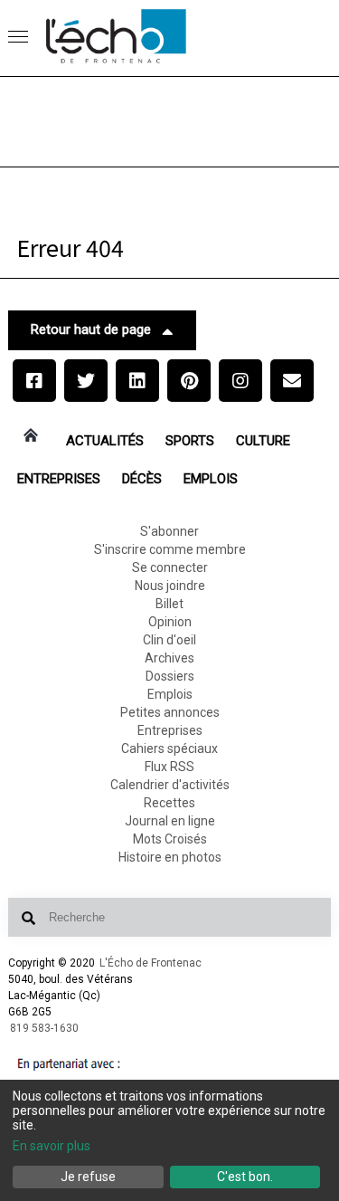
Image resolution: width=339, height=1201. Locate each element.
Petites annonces (170, 712)
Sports (189, 441)
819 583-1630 (44, 1028)
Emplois (211, 479)
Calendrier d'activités (170, 784)
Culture (263, 441)
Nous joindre (170, 585)
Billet (169, 603)
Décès (142, 479)
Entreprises (58, 479)
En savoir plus (51, 1146)
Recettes (169, 803)
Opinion (170, 622)
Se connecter (170, 567)
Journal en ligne (170, 821)
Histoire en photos (169, 857)
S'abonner (169, 531)
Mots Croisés (170, 839)
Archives (169, 658)
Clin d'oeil (169, 640)
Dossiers (170, 676)
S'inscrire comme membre (170, 549)
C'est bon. (245, 1176)
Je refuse (88, 1176)
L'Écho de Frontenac (150, 963)
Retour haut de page (91, 329)
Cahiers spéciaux (169, 748)
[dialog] (169, 1140)
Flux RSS (169, 766)
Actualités (105, 441)
